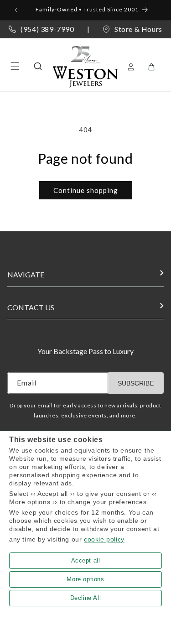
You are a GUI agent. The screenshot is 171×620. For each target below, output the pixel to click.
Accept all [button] (85, 560)
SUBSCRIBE (136, 383)
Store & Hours (138, 29)
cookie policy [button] (104, 539)
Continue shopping (85, 190)
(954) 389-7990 (47, 29)
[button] (15, 66)
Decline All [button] (85, 597)
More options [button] (85, 579)
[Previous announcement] (17, 10)
